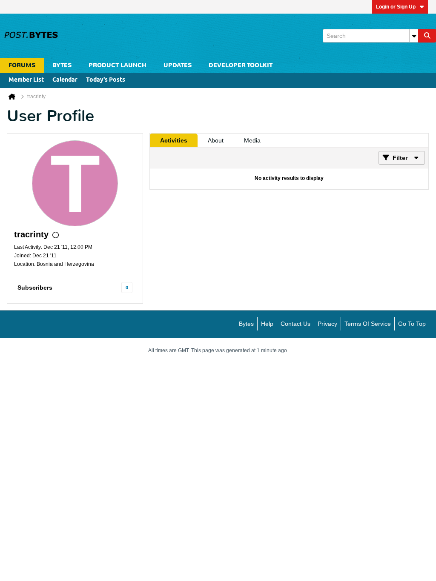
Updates (178, 65)
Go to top (412, 323)
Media (252, 140)
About (216, 140)
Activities (173, 140)
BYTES (62, 65)
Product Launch (117, 65)
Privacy (327, 323)
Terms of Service (367, 323)
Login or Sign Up (396, 7)
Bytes (246, 323)
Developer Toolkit (240, 65)
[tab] (174, 140)
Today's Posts (105, 80)
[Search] (427, 36)
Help (267, 323)
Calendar (64, 80)
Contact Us (295, 323)
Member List (26, 80)
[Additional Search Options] (414, 36)
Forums (22, 65)
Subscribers (34, 287)
